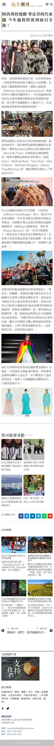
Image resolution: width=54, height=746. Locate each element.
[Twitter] (8, 708)
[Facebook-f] (2, 708)
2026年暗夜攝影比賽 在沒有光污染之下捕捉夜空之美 (13, 600)
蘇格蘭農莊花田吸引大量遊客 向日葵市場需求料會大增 (40, 600)
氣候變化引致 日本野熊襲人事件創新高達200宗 (34, 466)
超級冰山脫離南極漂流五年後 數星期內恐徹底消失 (11, 501)
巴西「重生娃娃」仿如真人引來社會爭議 (33, 499)
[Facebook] (47, 4)
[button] (4, 4)
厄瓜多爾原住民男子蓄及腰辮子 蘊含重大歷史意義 (11, 466)
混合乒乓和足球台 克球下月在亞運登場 (13, 556)
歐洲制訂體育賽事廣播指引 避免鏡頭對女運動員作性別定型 (39, 558)
